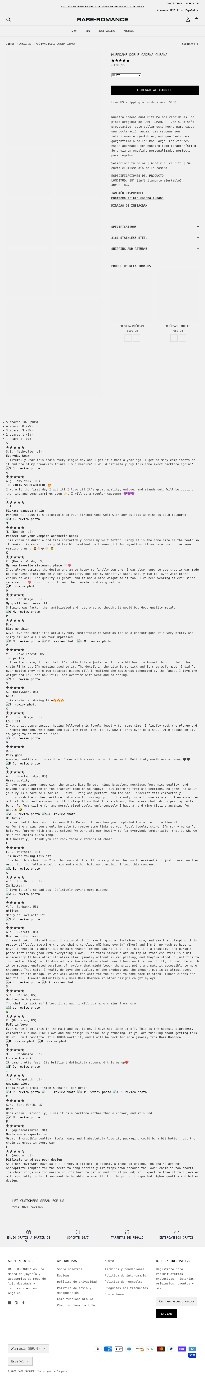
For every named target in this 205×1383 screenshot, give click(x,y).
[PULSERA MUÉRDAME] (132, 296)
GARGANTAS (25, 43)
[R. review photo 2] (53, 1041)
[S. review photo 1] (21, 704)
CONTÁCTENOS (174, 3)
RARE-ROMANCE (26, 1371)
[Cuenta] (187, 19)
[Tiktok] (23, 1302)
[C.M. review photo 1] (23, 1117)
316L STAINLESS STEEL (129, 238)
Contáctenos (115, 1294)
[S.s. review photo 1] (23, 1007)
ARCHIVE (129, 31)
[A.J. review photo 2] (58, 814)
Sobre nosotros (69, 1269)
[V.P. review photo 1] (23, 919)
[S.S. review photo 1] (23, 468)
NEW (88, 31)
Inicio (10, 43)
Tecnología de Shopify (52, 1371)
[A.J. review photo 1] (24, 814)
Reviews (63, 1275)
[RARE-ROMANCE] (102, 20)
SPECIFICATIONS (124, 227)
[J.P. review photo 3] (95, 1092)
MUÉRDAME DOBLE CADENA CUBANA (55, 43)
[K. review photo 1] (21, 586)
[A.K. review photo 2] (58, 982)
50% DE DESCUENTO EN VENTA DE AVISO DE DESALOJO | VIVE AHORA (102, 6)
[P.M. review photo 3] (94, 641)
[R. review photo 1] (22, 1041)
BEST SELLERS (106, 31)
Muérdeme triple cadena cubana (137, 198)
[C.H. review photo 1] (23, 738)
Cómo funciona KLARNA (75, 1299)
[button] (120, 60)
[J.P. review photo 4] (130, 1092)
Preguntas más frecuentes (126, 1288)
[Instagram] (16, 1302)
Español (190, 10)
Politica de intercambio (125, 1275)
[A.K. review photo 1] (24, 982)
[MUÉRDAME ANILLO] (178, 296)
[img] (15, 447)
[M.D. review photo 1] (23, 1066)
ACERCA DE (192, 3)
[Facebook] (9, 1302)
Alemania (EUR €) (168, 10)
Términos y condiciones (124, 1269)
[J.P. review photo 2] (59, 1092)
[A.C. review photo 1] (23, 894)
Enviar (166, 1313)
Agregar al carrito (155, 90)
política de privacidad (77, 1281)
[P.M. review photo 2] (59, 641)
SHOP (74, 31)
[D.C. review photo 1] (23, 763)
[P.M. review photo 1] (24, 641)
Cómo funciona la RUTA (76, 1305)
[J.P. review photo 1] (24, 1092)
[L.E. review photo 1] (23, 868)
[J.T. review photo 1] (23, 519)
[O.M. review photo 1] (23, 612)
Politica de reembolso (124, 1281)
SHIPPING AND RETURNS (129, 249)
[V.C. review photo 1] (23, 679)
